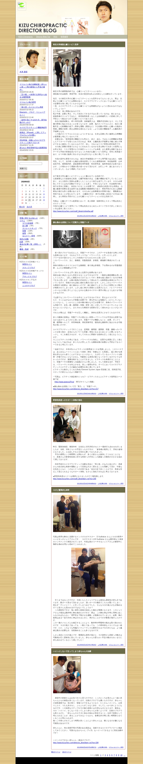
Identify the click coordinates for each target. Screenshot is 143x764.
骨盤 (24, 231)
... (124, 755)
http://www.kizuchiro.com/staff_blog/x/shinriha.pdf (73, 211)
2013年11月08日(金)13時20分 (86, 393)
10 (121, 755)
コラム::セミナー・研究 (116, 216)
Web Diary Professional (33, 760)
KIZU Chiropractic (25, 37)
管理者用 (64, 37)
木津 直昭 (23, 72)
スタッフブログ (28, 268)
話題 (21, 242)
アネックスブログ (29, 276)
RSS (55, 37)
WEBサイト (27, 264)
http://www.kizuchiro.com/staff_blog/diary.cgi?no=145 (74, 479)
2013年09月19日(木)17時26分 (86, 644)
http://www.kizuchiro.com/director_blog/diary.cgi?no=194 (75, 743)
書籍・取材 (24, 249)
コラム (22, 221)
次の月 (29, 207)
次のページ (66, 752)
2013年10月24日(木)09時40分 (86, 483)
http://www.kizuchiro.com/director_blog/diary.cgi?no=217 (75, 389)
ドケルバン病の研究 (28, 102)
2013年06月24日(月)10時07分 (86, 747)
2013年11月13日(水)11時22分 (86, 216)
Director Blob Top (43, 37)
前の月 (22, 207)
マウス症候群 (27, 223)
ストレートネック (29, 228)
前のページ (55, 752)
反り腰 (25, 226)
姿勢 (24, 233)
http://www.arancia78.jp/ (64, 382)
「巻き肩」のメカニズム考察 (31, 107)
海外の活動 (24, 239)
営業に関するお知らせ (29, 218)
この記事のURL (102, 216)
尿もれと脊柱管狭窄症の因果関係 (33, 148)
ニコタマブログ (28, 286)
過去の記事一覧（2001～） (31, 244)
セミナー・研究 (28, 236)
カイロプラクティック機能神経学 (33, 127)
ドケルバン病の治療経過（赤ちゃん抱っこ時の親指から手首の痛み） (33, 86)
